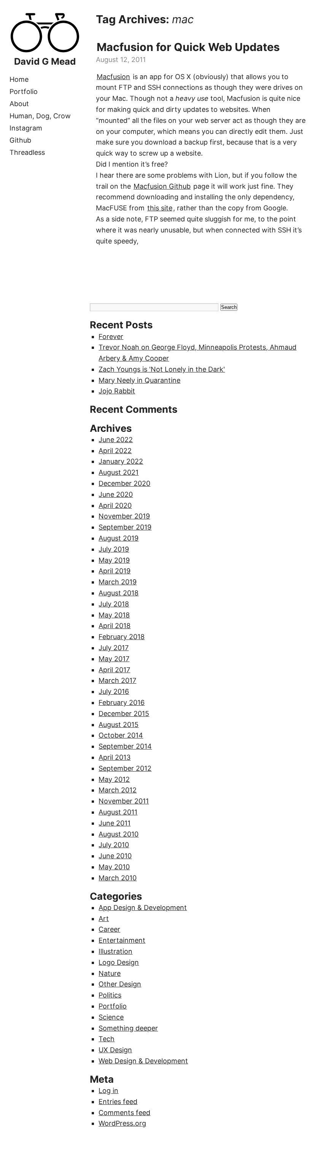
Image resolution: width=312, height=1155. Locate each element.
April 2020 (115, 505)
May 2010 (114, 867)
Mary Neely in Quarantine (139, 380)
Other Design (120, 984)
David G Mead (45, 61)
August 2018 (118, 593)
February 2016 (122, 702)
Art (104, 919)
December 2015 (124, 714)
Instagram (26, 128)
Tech (107, 1039)
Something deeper (128, 1028)
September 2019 (125, 527)
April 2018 (115, 626)
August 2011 (118, 812)
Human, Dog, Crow (40, 116)
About (19, 104)
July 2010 (114, 845)
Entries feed (118, 1102)
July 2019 (114, 549)
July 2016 (114, 691)
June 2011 (115, 823)
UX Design (115, 1050)
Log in (108, 1091)
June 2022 (116, 440)
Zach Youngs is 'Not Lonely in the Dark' (162, 369)
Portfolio (24, 91)
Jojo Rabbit (117, 391)
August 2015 (118, 725)
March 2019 (118, 582)
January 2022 (121, 461)
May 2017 (114, 659)
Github (20, 140)
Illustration (115, 951)
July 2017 (114, 648)
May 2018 (114, 615)
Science (111, 1017)
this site (159, 208)
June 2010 (115, 856)
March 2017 (117, 680)
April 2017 (114, 670)
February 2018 (122, 637)
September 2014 (125, 746)
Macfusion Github (162, 186)
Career (109, 929)
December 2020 (124, 483)
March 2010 (118, 878)
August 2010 (118, 834)
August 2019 (118, 538)
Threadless (27, 152)
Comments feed (124, 1113)
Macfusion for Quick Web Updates (188, 47)
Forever (111, 336)
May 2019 (114, 560)
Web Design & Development (143, 1061)
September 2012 (125, 768)
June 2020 (116, 494)
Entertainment (122, 940)
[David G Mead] (45, 51)
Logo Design (119, 962)
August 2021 (118, 472)
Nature (110, 973)
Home (19, 79)
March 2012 (118, 790)
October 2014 (121, 735)
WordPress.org (122, 1123)
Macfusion (113, 77)
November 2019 (124, 516)
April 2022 (115, 451)
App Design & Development (143, 908)
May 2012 (114, 779)
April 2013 (115, 757)
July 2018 (114, 604)
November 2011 (124, 801)
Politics (110, 995)
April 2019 (115, 571)
